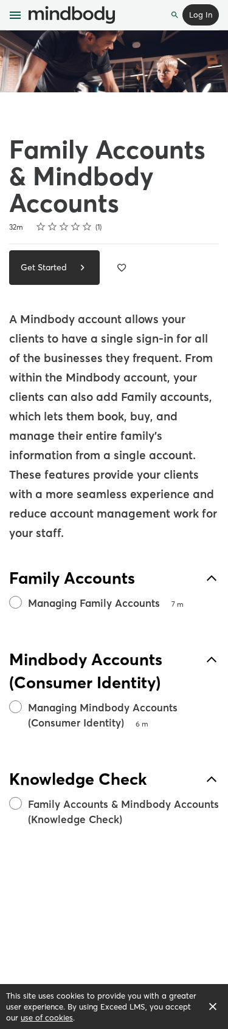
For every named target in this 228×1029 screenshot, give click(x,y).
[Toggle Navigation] (16, 15)
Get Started (45, 267)
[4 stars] (75, 226)
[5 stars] (87, 226)
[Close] (213, 1006)
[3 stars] (64, 226)
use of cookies (47, 1017)
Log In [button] (200, 14)
